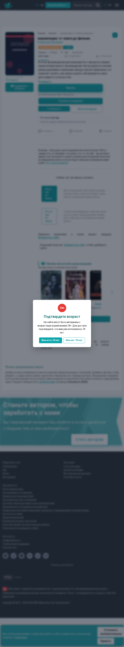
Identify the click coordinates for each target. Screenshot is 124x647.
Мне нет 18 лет (74, 340)
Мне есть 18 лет (50, 340)
